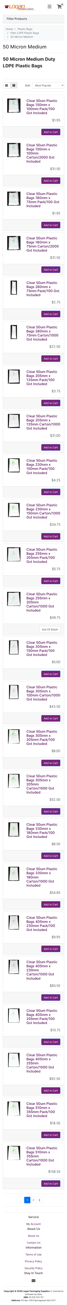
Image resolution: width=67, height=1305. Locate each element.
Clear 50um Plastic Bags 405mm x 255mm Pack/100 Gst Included (41, 1016)
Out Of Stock (50, 629)
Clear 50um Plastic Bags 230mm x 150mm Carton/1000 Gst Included (43, 511)
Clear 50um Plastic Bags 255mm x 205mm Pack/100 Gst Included (41, 555)
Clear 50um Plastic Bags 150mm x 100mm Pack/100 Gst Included (41, 107)
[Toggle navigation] (49, 6)
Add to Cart (51, 132)
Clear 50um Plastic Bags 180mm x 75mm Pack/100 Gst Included (42, 200)
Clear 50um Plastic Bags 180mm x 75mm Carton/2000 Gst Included (42, 244)
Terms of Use (33, 1254)
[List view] (13, 85)
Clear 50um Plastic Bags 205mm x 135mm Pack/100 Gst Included (41, 378)
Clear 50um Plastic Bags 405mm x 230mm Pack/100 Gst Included (41, 923)
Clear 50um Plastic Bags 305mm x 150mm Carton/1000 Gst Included (43, 693)
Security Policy (34, 1268)
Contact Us (33, 1242)
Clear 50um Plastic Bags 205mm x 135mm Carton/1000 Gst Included (43, 422)
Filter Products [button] (17, 19)
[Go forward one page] (39, 1200)
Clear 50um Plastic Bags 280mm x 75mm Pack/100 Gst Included (42, 289)
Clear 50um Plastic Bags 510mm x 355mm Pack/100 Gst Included (41, 1110)
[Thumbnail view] (6, 85)
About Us (33, 1235)
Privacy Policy (33, 1261)
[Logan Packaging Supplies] (19, 6)
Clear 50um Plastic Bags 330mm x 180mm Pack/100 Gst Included (41, 830)
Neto (39, 1294)
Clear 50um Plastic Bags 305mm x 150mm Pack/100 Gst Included (41, 648)
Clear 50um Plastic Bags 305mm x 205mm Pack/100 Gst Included (41, 737)
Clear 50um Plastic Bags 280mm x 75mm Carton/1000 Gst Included (42, 333)
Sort (27, 85)
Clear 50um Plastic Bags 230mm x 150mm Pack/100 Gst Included (41, 466)
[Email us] (33, 1281)
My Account (33, 1223)
